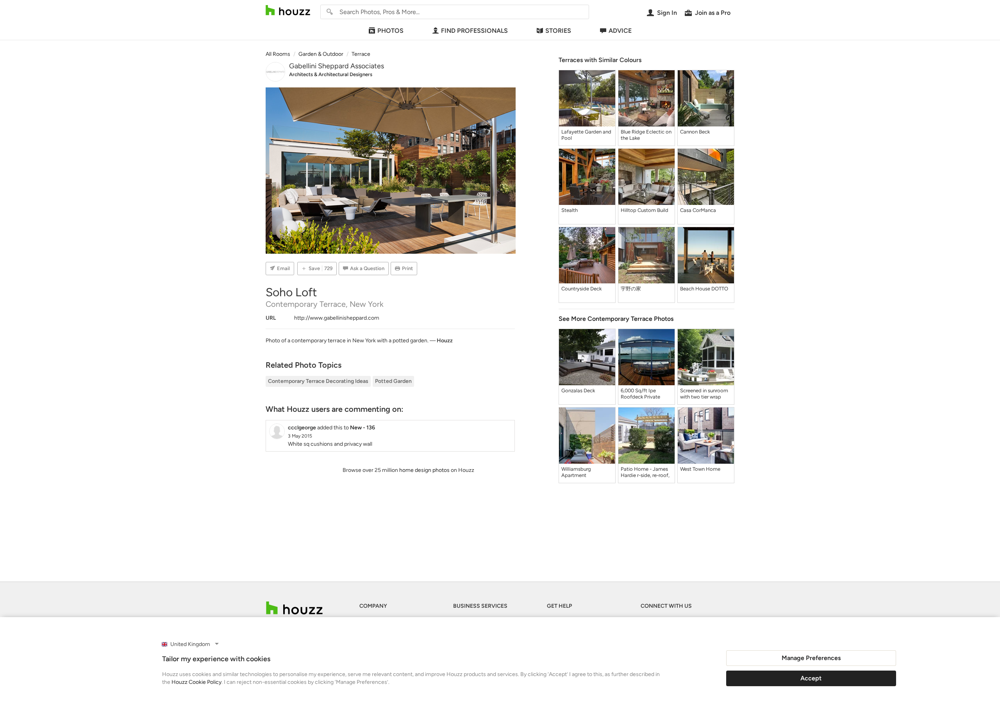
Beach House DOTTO (704, 289)
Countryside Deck (581, 289)
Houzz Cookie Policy (196, 682)
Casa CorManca (698, 210)
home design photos (424, 470)
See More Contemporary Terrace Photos (616, 318)
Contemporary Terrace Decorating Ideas (318, 381)
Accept (810, 678)
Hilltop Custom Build (644, 210)
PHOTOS (390, 30)
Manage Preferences (811, 658)
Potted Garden (393, 381)
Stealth (569, 210)
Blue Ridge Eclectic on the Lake (646, 135)
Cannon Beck (695, 132)
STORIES (558, 30)
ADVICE (620, 30)
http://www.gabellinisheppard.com (336, 318)
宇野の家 (631, 289)
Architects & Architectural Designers (330, 74)
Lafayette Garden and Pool (586, 135)
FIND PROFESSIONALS (474, 30)
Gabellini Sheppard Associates (336, 66)
